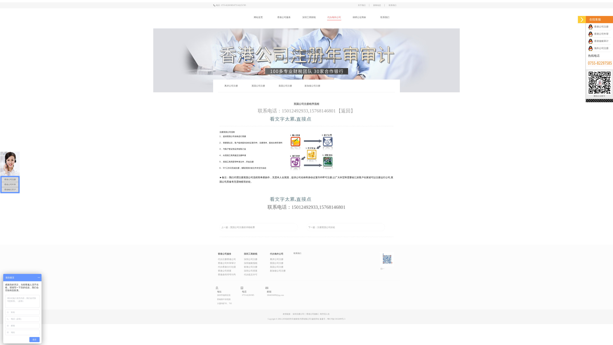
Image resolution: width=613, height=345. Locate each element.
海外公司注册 (601, 48)
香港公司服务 (284, 17)
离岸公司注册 (231, 86)
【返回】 (345, 110)
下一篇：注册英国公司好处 (321, 227)
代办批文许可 (250, 274)
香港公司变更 (224, 271)
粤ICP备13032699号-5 (336, 319)
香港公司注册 (601, 26)
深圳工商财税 (309, 17)
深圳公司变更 (250, 271)
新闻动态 (377, 5)
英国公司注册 (258, 86)
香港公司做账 (312, 314)
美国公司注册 (285, 86)
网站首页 (258, 17)
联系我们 (392, 5)
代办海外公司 (334, 17)
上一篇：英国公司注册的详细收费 (238, 227)
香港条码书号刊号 (227, 274)
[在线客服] (582, 19)
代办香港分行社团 (227, 267)
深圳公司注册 (250, 259)
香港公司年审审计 (227, 263)
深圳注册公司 (298, 314)
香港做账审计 (601, 41)
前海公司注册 (250, 267)
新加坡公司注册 (312, 86)
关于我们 (362, 5)
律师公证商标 (359, 17)
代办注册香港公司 (227, 259)
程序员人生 (325, 314)
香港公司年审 (601, 34)
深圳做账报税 (250, 263)
